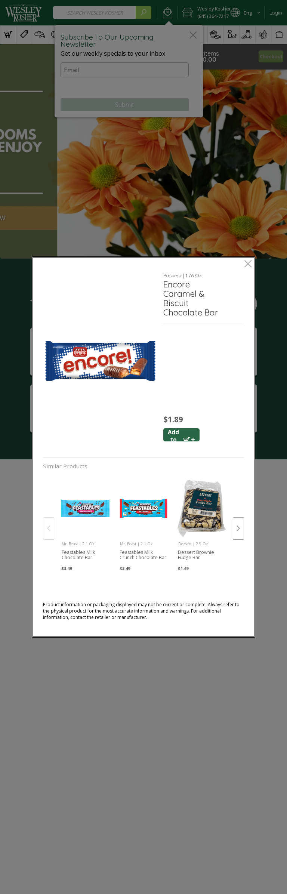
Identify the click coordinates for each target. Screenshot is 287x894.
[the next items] (238, 528)
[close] (248, 264)
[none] (85, 520)
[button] (100, 360)
